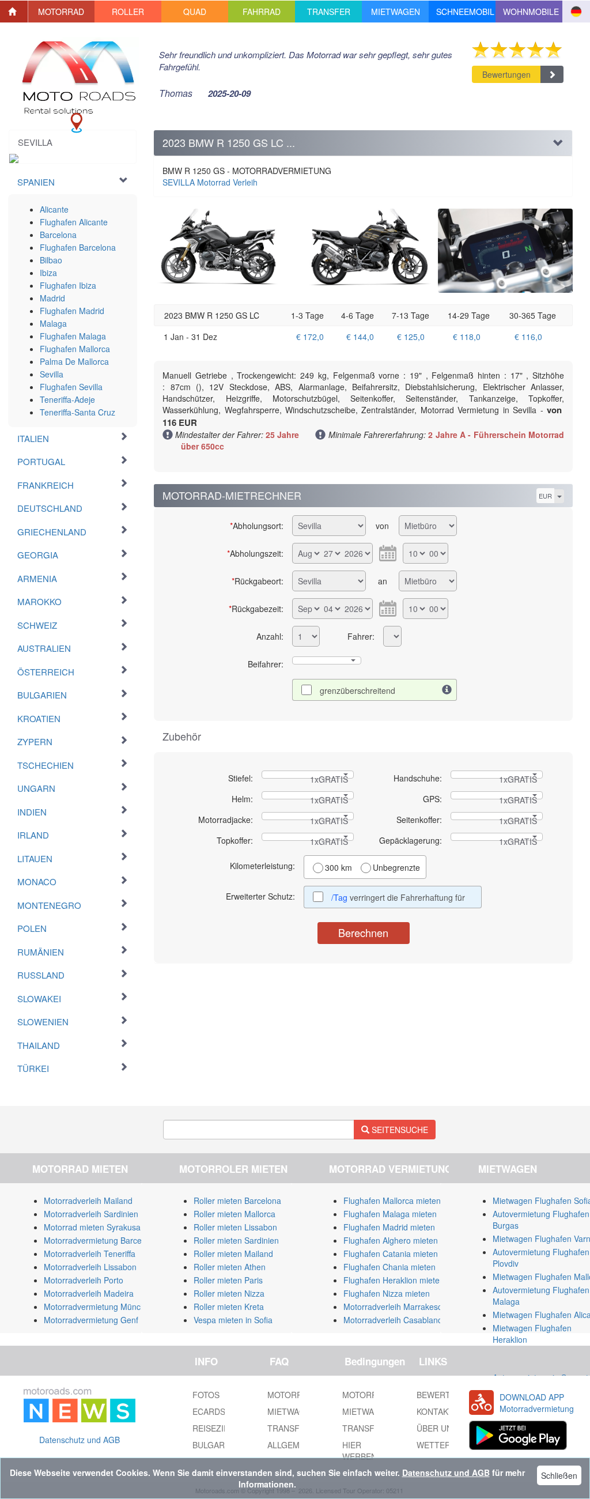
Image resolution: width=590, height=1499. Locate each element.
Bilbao (51, 260)
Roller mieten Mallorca (234, 1213)
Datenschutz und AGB (79, 1439)
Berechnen (363, 932)
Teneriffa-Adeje (67, 399)
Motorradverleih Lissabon (90, 1267)
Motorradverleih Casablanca (395, 1320)
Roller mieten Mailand (233, 1253)
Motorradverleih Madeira (89, 1293)
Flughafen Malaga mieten (390, 1213)
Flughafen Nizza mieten (386, 1293)
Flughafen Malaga (73, 336)
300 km (338, 867)
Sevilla (51, 374)
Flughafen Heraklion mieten (393, 1280)
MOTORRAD (365, 1394)
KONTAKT (435, 1411)
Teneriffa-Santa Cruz (77, 412)
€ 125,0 (411, 336)
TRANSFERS (366, 1428)
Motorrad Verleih (210, 182)
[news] (79, 1403)
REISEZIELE (215, 1428)
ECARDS (208, 1411)
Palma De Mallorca (74, 361)
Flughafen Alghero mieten (390, 1240)
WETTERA (436, 1445)
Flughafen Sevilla (71, 386)
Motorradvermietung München (99, 1306)
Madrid (52, 298)
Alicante (54, 209)
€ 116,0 (528, 336)
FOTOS (206, 1394)
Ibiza (48, 272)
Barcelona (58, 234)
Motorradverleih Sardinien (91, 1213)
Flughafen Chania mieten (389, 1267)
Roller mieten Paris (228, 1280)
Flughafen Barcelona (78, 247)
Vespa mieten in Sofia (233, 1320)
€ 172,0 (310, 336)
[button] (61, 11)
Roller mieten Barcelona (237, 1200)
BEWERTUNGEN (448, 1394)
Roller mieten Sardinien (236, 1240)
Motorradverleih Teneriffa (89, 1253)
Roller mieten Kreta (229, 1306)
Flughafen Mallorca (75, 348)
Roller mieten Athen (230, 1267)
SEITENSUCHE (398, 1129)
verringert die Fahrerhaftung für (399, 897)
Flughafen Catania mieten (390, 1253)
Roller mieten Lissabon (235, 1227)
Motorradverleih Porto (83, 1280)
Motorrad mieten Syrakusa (92, 1227)
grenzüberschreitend (357, 690)
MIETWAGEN (366, 1411)
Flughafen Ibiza (68, 285)
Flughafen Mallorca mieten (392, 1200)
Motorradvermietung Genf (91, 1320)
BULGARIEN (215, 1445)
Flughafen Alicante (74, 222)
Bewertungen (506, 74)
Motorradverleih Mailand (88, 1200)
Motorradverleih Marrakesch (395, 1306)
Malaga (53, 323)
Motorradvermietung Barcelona (100, 1240)
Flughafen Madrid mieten (389, 1227)
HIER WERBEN (359, 1450)
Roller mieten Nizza (229, 1293)
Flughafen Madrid (72, 310)
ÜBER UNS (437, 1428)
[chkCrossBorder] (447, 690)
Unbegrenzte (396, 867)
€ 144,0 (360, 336)
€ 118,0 (467, 336)
